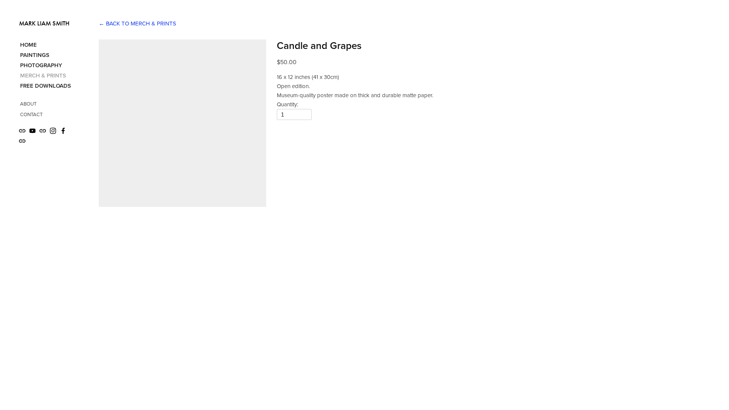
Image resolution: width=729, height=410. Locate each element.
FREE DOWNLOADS (45, 86)
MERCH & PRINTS (43, 75)
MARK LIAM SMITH (44, 23)
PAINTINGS (34, 55)
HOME (28, 45)
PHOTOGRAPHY (41, 65)
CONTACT (31, 114)
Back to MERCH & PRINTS (137, 23)
